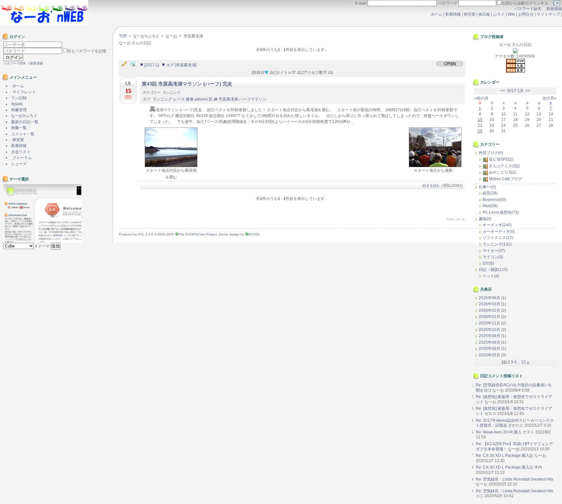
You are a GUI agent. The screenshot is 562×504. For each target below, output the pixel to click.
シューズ (19, 164)
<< (503, 90)
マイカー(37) (494, 250)
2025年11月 (490, 323)
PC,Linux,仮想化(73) (501, 212)
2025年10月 (490, 329)
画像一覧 (19, 128)
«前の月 (481, 98)
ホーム (436, 14)
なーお (171, 36)
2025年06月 (490, 348)
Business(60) (494, 199)
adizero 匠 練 (206, 99)
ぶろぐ (499, 14)
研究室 (469, 14)
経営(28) (490, 193)
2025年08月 (490, 342)
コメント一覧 (22, 134)
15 (480, 119)
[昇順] (271, 72)
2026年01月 (490, 316)
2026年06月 (490, 298)
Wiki (511, 14)
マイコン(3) (493, 257)
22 (523, 362)
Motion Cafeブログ (505, 179)
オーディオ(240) (497, 225)
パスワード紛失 (528, 9)
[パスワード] (33, 51)
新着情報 (453, 14)
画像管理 (19, 110)
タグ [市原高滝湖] (181, 65)
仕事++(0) (487, 187)
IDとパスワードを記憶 (86, 51)
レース (179, 99)
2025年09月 (490, 336)
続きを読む (431, 185)
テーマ (43, 246)
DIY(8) (488, 263)
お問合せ (526, 14)
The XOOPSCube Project (198, 234)
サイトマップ (549, 14)
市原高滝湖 (228, 99)
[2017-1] (151, 65)
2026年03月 (490, 304)
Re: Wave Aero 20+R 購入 (499, 432)
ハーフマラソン (252, 99)
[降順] (294, 72)
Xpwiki (17, 104)
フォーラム (21, 157)
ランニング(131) (497, 244)
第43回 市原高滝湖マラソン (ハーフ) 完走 (187, 83)
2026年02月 (490, 310)
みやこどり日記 (502, 172)
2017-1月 (515, 90)
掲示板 (484, 14)
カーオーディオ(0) (499, 231)
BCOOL (254, 234)
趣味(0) (485, 219)
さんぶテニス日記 (504, 166)
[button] (55, 246)
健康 (190, 99)
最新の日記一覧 (24, 122)
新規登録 (554, 9)
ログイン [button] (13, 57)
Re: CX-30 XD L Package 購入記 (504, 455)
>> (528, 90)
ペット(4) (491, 276)
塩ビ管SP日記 (501, 159)
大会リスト (21, 152)
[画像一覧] (134, 64)
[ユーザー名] (32, 45)
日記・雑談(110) (493, 269)
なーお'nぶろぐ (146, 36)
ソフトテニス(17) (498, 237)
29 (480, 131)
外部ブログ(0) (491, 153)
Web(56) (490, 206)
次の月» (549, 98)
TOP (123, 36)
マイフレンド (23, 92)
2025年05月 (490, 355)
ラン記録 (19, 98)
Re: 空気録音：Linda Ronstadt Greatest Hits (514, 479)
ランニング (172, 92)
